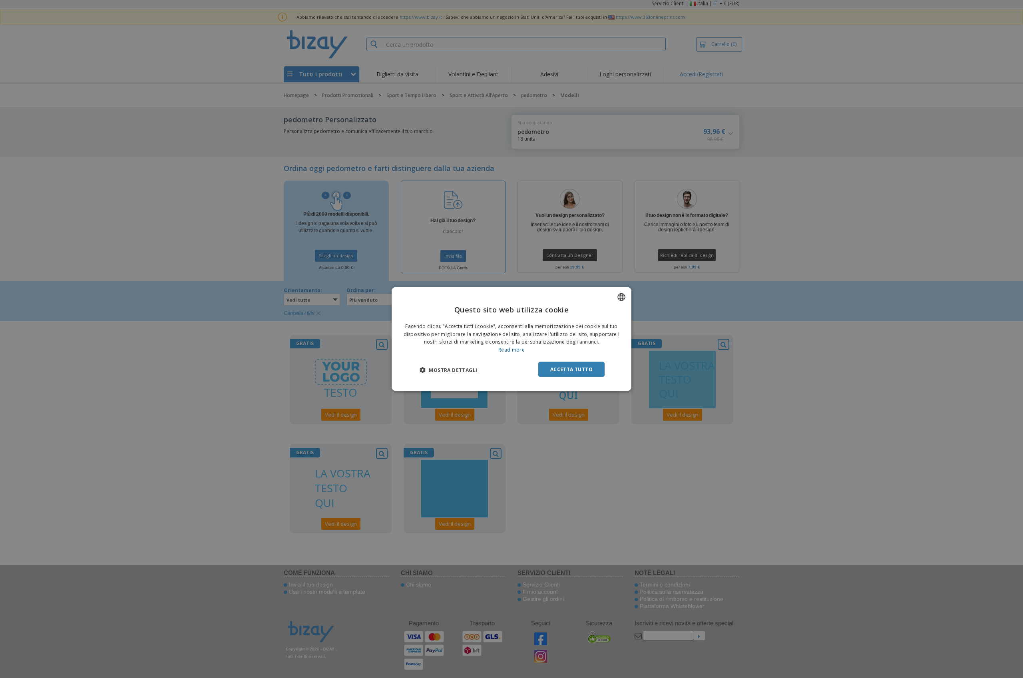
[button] (448, 370)
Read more (511, 349)
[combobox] (621, 297)
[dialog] (511, 339)
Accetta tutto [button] (571, 369)
